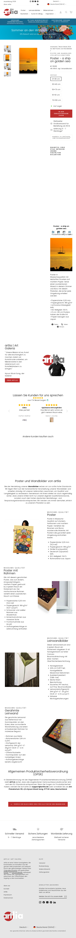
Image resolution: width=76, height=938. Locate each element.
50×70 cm (56, 89)
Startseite (53, 47)
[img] (38, 398)
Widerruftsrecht (44, 869)
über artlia (12, 380)
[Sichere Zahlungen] (38, 829)
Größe (53, 75)
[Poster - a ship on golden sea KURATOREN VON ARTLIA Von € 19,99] (52, 188)
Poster (23, 10)
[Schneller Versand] (14, 829)
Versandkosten (66, 69)
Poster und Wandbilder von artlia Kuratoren (60, 54)
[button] (9, 411)
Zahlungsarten (44, 872)
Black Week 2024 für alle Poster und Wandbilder (61, 48)
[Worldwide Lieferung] (61, 829)
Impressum (8, 895)
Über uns (7, 886)
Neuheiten (24, 14)
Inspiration (50, 14)
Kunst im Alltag (37, 14)
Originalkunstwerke (10, 870)
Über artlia (7, 4)
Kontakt (6, 889)
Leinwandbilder (35, 10)
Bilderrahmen (48, 10)
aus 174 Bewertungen (37, 400)
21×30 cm (56, 79)
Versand (42, 863)
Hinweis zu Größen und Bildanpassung (61, 137)
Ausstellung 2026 (10, 1)
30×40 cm (56, 84)
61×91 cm (56, 95)
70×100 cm (56, 100)
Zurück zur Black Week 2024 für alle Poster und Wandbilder (39, 804)
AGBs (6, 892)
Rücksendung (44, 866)
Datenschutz (8, 898)
